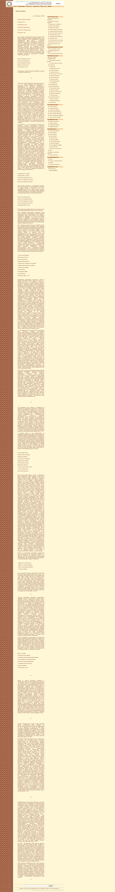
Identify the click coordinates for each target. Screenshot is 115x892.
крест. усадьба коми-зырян (55, 113)
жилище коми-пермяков (54, 110)
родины (51, 159)
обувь (50, 150)
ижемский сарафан (54, 143)
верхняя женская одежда (55, 148)
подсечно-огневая (54, 70)
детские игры (52, 168)
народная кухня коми (54, 121)
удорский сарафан (54, 139)
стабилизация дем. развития (55, 36)
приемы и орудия (54, 98)
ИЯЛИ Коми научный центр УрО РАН (40, 890)
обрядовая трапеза (53, 126)
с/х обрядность (53, 82)
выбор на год (21, 22)
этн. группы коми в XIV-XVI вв (56, 33)
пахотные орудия (54, 79)
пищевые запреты (53, 123)
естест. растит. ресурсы (56, 63)
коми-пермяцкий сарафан (56, 145)
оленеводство (52, 102)
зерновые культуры (54, 72)
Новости (48, 888)
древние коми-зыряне (54, 27)
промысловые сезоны (55, 88)
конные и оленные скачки (24, 30)
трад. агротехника (54, 77)
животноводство (53, 84)
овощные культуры (54, 75)
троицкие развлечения (24, 27)
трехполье (52, 66)
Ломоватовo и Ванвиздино (55, 24)
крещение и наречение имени (55, 160)
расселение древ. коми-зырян (55, 29)
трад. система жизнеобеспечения (51, 58)
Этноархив (42, 888)
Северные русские (35, 888)
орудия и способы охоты (55, 91)
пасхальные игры (22, 24)
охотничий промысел (54, 86)
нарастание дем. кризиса (55, 34)
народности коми (53, 38)
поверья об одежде (53, 154)
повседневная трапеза (54, 124)
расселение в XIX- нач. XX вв (55, 41)
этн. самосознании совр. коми (56, 53)
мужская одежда (53, 134)
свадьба (51, 162)
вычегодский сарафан (55, 141)
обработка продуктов (55, 93)
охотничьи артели (54, 89)
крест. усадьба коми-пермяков (56, 115)
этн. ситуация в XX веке (54, 48)
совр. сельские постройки (55, 117)
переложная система (55, 68)
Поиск (25, 888)
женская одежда (52, 136)
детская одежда (53, 132)
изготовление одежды (54, 130)
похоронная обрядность (54, 164)
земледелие (52, 64)
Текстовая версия (55, 888)
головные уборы (54, 146)
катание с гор (21, 32)
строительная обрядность (55, 111)
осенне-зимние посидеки (24, 19)
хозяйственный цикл (55, 80)
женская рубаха (53, 137)
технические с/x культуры (56, 73)
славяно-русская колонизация (55, 31)
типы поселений (53, 106)
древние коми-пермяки (54, 25)
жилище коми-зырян (53, 108)
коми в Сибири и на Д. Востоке (56, 40)
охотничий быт (53, 95)
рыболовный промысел (54, 96)
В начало (21, 888)
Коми (29, 888)
